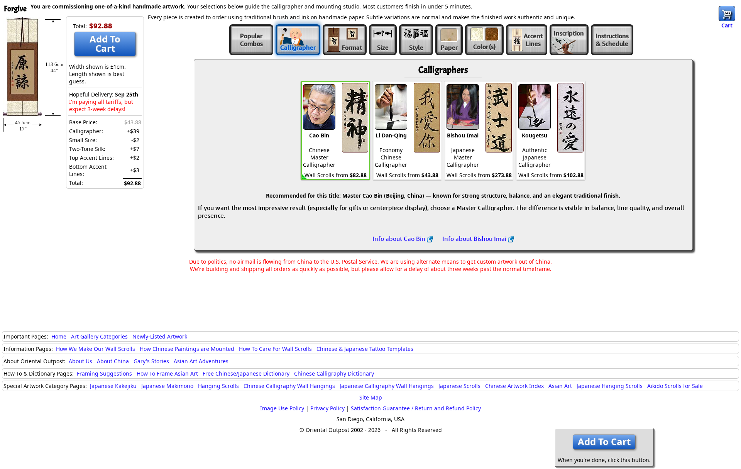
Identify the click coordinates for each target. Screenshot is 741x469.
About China (113, 361)
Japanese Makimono (167, 385)
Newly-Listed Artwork (159, 336)
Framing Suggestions (104, 373)
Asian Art (560, 385)
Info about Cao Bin (399, 238)
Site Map (370, 397)
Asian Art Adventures (201, 361)
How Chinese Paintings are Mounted (187, 348)
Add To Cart (105, 43)
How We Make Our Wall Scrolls (95, 348)
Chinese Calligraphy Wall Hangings (289, 385)
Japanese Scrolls (459, 385)
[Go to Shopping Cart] (727, 13)
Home (58, 336)
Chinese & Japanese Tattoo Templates (364, 348)
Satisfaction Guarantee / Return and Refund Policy (416, 408)
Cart (727, 25)
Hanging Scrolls (218, 385)
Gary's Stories (151, 361)
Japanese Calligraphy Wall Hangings (387, 385)
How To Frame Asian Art (167, 373)
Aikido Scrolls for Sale (675, 385)
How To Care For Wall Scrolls (275, 348)
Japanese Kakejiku (113, 385)
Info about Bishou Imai (475, 238)
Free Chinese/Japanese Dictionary (246, 373)
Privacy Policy (327, 408)
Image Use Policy (282, 408)
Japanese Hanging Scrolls (610, 385)
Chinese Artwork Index (514, 385)
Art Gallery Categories (99, 336)
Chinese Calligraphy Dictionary (334, 373)
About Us (80, 361)
